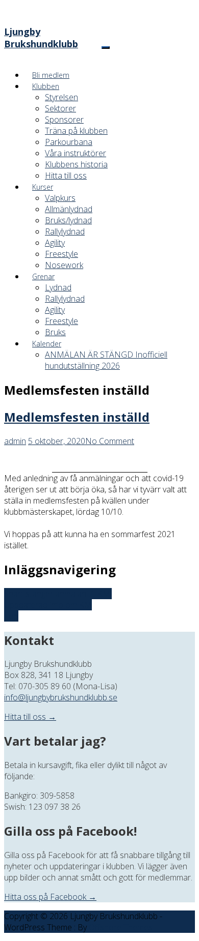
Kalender (46, 343)
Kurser (42, 187)
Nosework (64, 265)
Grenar (43, 276)
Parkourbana (68, 142)
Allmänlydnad (68, 209)
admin (15, 441)
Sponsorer (64, 119)
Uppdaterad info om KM (48, 604)
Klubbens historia (76, 164)
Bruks (55, 332)
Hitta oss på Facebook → (50, 896)
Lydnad (58, 287)
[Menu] (106, 47)
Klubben (45, 86)
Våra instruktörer (75, 153)
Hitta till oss (66, 175)
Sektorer (60, 108)
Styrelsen (61, 97)
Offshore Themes (121, 927)
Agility (55, 242)
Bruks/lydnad (68, 220)
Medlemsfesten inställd (77, 416)
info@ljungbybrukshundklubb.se (60, 697)
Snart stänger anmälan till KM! (58, 593)
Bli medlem (50, 75)
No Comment (109, 441)
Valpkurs (60, 197)
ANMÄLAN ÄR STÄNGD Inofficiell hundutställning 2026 (106, 360)
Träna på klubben (76, 130)
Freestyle (61, 253)
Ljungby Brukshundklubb (41, 37)
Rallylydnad (65, 231)
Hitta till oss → (30, 716)
